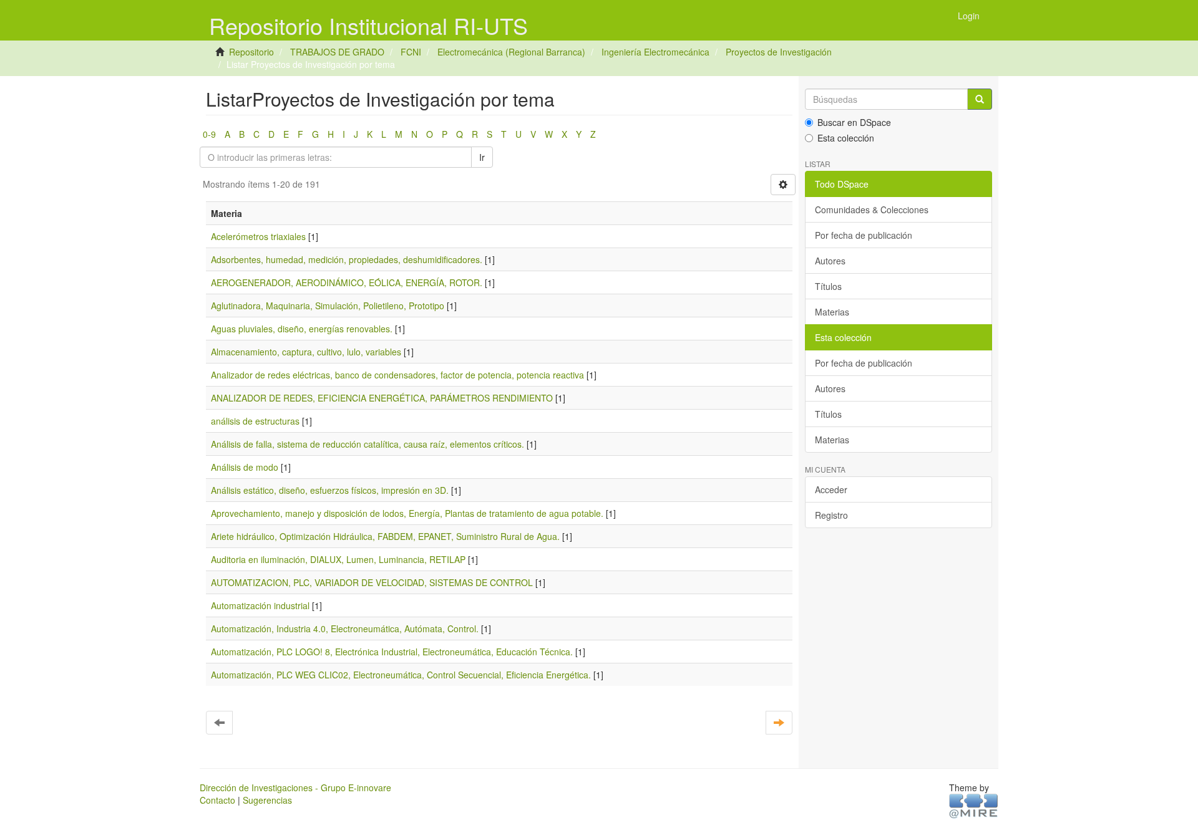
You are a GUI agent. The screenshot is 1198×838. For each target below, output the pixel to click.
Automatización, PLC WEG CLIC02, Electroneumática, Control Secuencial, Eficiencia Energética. (401, 674)
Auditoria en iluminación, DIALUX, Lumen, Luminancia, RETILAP (338, 559)
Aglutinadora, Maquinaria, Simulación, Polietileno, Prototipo (327, 305)
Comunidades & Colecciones (871, 209)
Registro (831, 515)
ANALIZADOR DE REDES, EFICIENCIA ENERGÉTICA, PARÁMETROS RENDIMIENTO (382, 398)
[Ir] (979, 99)
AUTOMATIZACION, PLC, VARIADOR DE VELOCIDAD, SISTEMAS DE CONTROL (372, 582)
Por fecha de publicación (863, 235)
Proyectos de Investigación (779, 52)
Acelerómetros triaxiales (258, 236)
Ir (482, 157)
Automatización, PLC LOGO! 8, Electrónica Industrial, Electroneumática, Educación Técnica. (392, 651)
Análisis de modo (244, 467)
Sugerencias (267, 800)
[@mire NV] (973, 805)
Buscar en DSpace (854, 122)
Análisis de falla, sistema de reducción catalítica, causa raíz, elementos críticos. (367, 444)
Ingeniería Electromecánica (655, 52)
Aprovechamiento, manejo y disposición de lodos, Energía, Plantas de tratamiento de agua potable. (407, 513)
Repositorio (251, 52)
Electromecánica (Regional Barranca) (511, 52)
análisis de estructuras (255, 421)
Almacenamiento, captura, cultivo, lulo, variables (306, 351)
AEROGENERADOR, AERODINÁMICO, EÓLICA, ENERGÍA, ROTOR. (346, 282)
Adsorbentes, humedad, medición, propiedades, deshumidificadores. (346, 259)
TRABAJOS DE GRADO (337, 52)
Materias (832, 312)
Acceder (831, 489)
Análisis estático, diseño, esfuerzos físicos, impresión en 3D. (330, 490)
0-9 (209, 134)
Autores (830, 260)
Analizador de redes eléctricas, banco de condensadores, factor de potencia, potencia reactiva (397, 374)
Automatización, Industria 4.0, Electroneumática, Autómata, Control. (345, 628)
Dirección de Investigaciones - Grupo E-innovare (295, 787)
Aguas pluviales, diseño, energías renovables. (301, 328)
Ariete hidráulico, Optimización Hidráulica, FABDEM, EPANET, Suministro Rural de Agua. (385, 536)
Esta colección (845, 138)
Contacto (217, 800)
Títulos (828, 286)
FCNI (411, 52)
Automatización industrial (260, 605)
